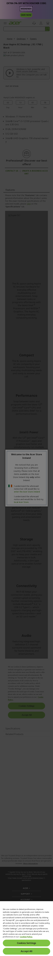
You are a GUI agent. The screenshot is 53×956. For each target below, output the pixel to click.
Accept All (26, 951)
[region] (26, 928)
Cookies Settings (26, 943)
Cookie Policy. (26, 936)
